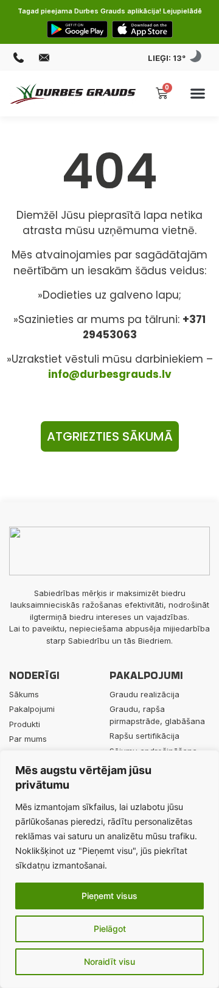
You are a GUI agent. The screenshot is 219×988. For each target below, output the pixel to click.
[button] (198, 93)
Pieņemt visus (109, 895)
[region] (109, 869)
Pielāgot (110, 928)
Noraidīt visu (109, 961)
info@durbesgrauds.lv (110, 374)
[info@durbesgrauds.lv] (46, 57)
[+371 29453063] (20, 57)
